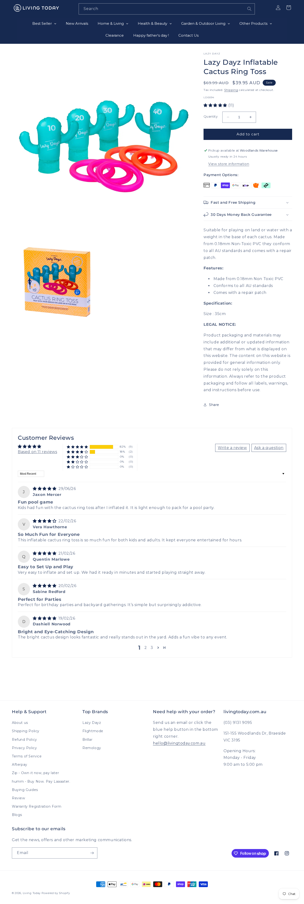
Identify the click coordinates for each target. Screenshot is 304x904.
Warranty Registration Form (37, 806)
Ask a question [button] (269, 447)
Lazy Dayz (91, 723)
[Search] (249, 9)
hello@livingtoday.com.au (179, 743)
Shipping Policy (25, 731)
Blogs (17, 815)
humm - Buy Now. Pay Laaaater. (41, 781)
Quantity (211, 116)
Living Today (32, 893)
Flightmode (92, 731)
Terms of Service (27, 756)
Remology (91, 748)
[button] (216, 105)
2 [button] (145, 647)
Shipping (231, 90)
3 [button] (152, 647)
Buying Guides (25, 790)
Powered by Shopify (56, 893)
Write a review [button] (232, 447)
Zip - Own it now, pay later (35, 773)
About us (20, 723)
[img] (45, 488)
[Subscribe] (92, 853)
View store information (228, 164)
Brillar (87, 739)
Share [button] (214, 405)
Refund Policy (24, 739)
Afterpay (19, 764)
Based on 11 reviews (37, 452)
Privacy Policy (24, 748)
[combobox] (167, 9)
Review (18, 798)
